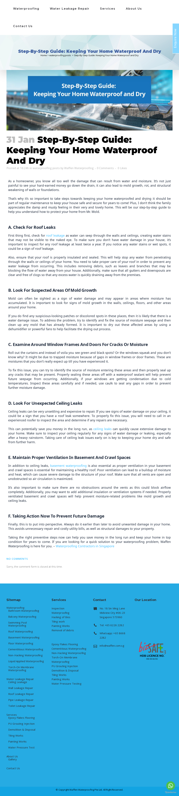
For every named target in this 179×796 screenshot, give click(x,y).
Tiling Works (15, 735)
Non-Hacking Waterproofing (25, 655)
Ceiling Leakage (17, 682)
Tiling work (58, 621)
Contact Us (13, 768)
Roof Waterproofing (20, 631)
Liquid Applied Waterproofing (26, 661)
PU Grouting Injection (21, 723)
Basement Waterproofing (24, 637)
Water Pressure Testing (66, 683)
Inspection (58, 608)
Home (44, 55)
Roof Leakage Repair (21, 693)
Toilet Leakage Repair (21, 705)
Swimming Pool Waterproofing (17, 624)
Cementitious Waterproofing (25, 649)
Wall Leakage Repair (20, 688)
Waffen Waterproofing (79, 168)
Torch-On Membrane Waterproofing (21, 669)
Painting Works (17, 741)
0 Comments (105, 168)
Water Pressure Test (21, 747)
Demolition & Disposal (21, 729)
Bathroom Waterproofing (23, 610)
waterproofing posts (60, 55)
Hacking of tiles (61, 617)
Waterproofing (15, 607)
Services (11, 714)
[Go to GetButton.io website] (170, 792)
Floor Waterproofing (20, 643)
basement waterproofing (68, 466)
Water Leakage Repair (20, 679)
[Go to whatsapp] (170, 785)
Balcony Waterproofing (22, 616)
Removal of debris (63, 630)
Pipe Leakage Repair (21, 699)
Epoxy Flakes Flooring (21, 717)
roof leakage (55, 235)
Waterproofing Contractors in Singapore (85, 546)
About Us (12, 756)
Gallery (12, 759)
